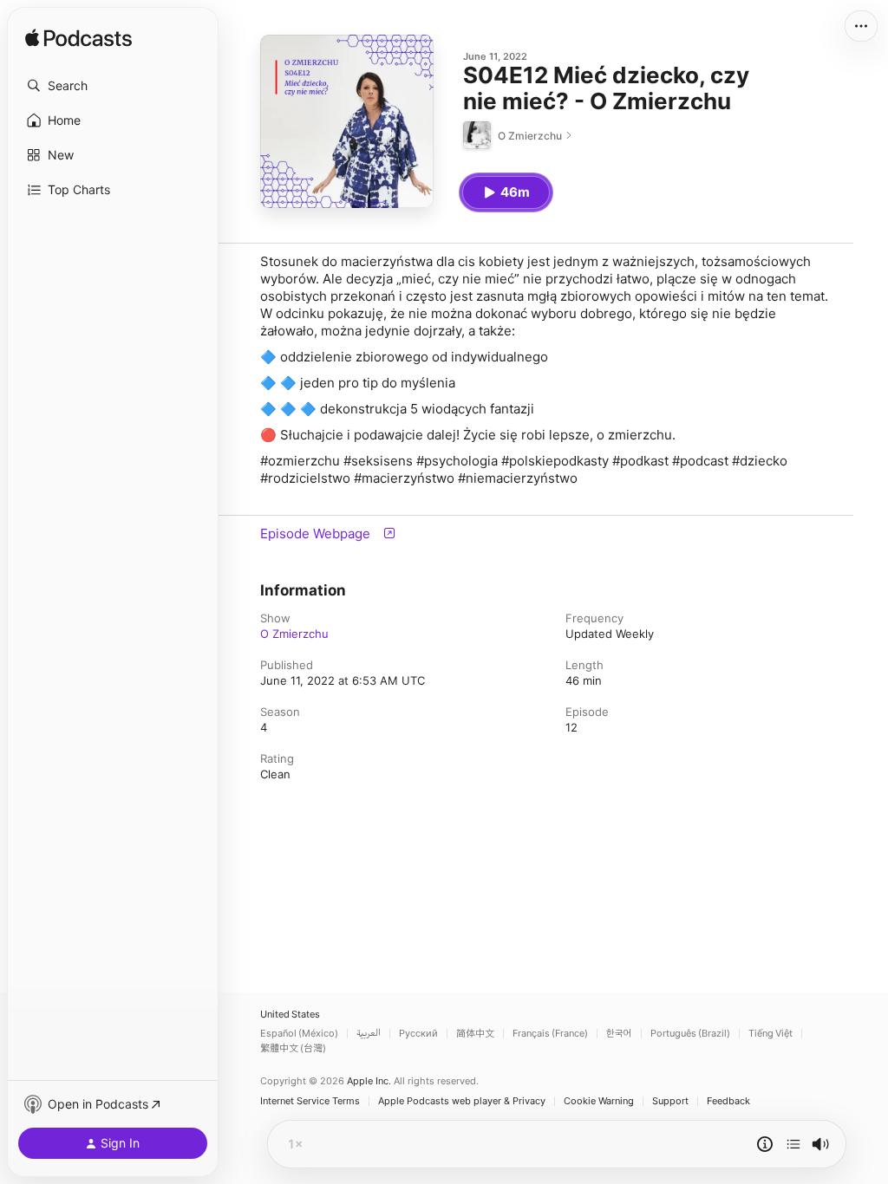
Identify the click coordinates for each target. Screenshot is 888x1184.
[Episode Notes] (764, 1144)
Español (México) (299, 1033)
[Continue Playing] (793, 1144)
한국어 (619, 1033)
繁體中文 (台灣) (293, 1048)
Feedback (728, 1101)
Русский (418, 1033)
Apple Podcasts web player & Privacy (461, 1101)
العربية (368, 1033)
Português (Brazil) (690, 1033)
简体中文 (475, 1033)
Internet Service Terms (310, 1101)
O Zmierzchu (294, 634)
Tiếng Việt (770, 1033)
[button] (112, 86)
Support (670, 1101)
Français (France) (550, 1033)
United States (290, 1014)
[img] (78, 39)
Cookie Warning (599, 1101)
